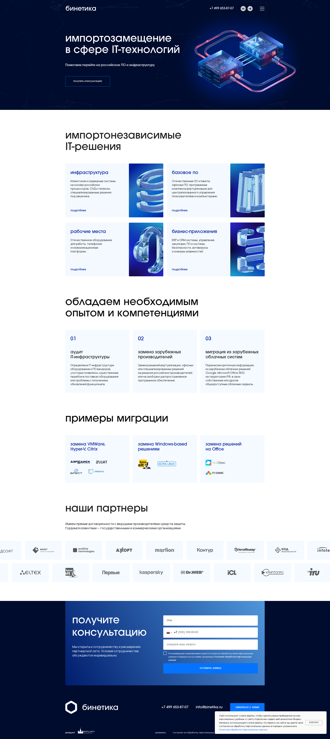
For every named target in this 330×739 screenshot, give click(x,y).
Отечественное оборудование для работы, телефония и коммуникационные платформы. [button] (91, 245)
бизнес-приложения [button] (194, 232)
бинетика (80, 9)
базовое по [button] (185, 173)
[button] (87, 81)
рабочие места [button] (88, 232)
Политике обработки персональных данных (243, 729)
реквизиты (160, 733)
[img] (43, 550)
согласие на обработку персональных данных (198, 733)
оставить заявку (210, 668)
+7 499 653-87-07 (222, 8)
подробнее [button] (78, 210)
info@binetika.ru (209, 707)
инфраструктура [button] (89, 173)
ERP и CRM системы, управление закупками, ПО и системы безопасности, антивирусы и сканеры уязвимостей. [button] (193, 245)
